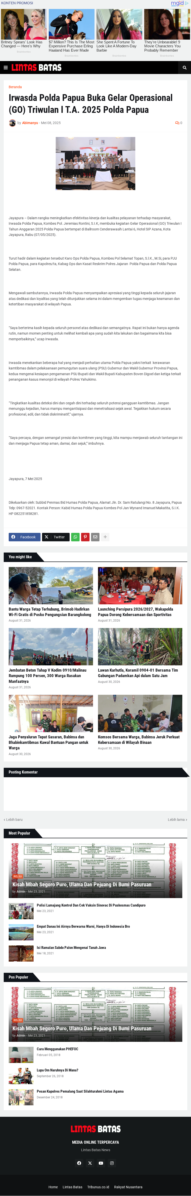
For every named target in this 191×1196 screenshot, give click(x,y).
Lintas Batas (72, 1187)
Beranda (15, 87)
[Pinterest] (85, 537)
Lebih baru (14, 820)
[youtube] (101, 1163)
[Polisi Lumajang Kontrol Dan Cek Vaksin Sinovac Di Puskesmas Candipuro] (21, 911)
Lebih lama (176, 820)
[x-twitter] (90, 1163)
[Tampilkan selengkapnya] (105, 537)
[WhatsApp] (75, 537)
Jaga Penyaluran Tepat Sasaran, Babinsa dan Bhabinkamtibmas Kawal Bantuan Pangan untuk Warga (48, 742)
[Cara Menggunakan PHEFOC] (21, 1055)
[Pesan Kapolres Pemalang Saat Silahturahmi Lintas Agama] (21, 1097)
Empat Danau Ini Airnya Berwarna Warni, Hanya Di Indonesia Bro (83, 926)
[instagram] (112, 1163)
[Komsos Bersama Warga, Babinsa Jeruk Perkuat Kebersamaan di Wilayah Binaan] (140, 713)
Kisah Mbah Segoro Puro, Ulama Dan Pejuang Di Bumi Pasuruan (81, 884)
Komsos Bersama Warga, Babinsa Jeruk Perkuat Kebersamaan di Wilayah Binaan (139, 739)
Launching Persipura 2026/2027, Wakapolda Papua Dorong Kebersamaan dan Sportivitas (135, 612)
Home (53, 1187)
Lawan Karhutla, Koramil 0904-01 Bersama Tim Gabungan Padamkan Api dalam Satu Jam (138, 673)
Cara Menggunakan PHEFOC (57, 1049)
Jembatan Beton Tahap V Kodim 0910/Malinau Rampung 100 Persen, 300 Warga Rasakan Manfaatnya (47, 676)
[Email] (95, 537)
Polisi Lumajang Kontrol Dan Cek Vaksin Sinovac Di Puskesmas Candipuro (91, 905)
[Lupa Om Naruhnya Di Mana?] (21, 1076)
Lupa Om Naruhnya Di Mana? (57, 1070)
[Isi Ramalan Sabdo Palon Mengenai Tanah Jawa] (21, 953)
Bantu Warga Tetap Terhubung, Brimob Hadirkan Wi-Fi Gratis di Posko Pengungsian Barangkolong (50, 612)
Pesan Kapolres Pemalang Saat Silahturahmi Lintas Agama (80, 1091)
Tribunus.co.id (98, 1187)
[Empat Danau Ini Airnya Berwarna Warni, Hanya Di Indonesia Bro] (21, 932)
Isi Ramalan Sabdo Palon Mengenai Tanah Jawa (71, 947)
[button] (5, 67)
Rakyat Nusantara (128, 1187)
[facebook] (79, 1163)
